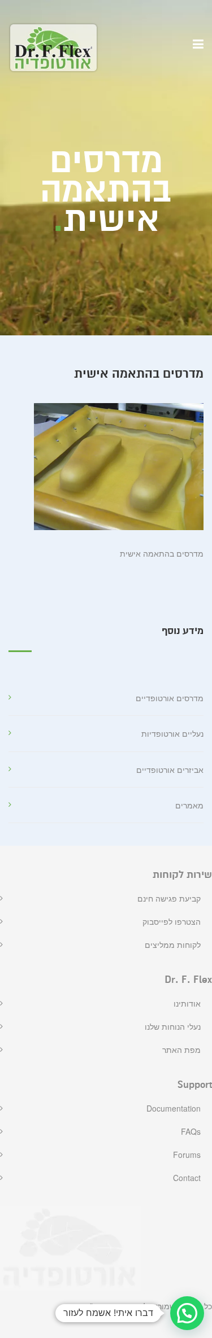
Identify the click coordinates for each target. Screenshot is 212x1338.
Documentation (173, 1108)
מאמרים (189, 805)
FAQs (191, 1131)
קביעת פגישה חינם (169, 898)
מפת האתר (181, 1049)
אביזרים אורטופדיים (170, 769)
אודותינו (187, 1003)
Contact (187, 1177)
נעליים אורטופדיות (172, 733)
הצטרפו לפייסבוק (171, 921)
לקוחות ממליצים (173, 944)
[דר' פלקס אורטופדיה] (53, 48)
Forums (187, 1154)
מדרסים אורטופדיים (170, 697)
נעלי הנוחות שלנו (173, 1026)
